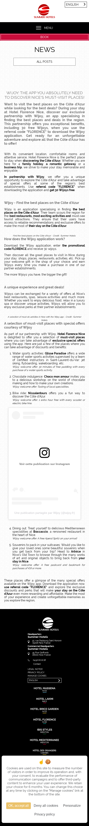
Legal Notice (35, 669)
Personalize (72, 805)
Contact (37, 664)
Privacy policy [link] (44, 814)
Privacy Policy (36, 672)
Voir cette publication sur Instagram (44, 464)
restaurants (46, 258)
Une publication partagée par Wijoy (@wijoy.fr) (44, 512)
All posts (44, 61)
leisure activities (48, 297)
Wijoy (30, 245)
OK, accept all (18, 805)
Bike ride (19, 393)
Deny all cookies (46, 805)
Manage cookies (37, 676)
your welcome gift (17, 261)
